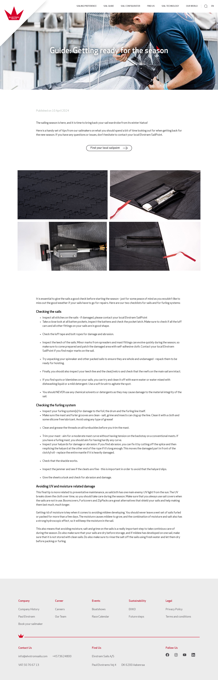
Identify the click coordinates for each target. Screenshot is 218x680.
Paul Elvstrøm (26, 616)
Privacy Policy (174, 609)
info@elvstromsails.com (32, 656)
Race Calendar (100, 616)
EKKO (132, 609)
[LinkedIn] (193, 655)
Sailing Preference (87, 6)
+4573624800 (62, 656)
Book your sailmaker (30, 624)
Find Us (151, 6)
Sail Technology (170, 6)
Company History (28, 609)
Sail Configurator (130, 6)
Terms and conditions (178, 616)
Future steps (136, 616)
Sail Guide (109, 6)
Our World (192, 6)
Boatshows (98, 609)
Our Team (60, 616)
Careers (60, 609)
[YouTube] (184, 655)
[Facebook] (167, 655)
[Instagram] (176, 655)
